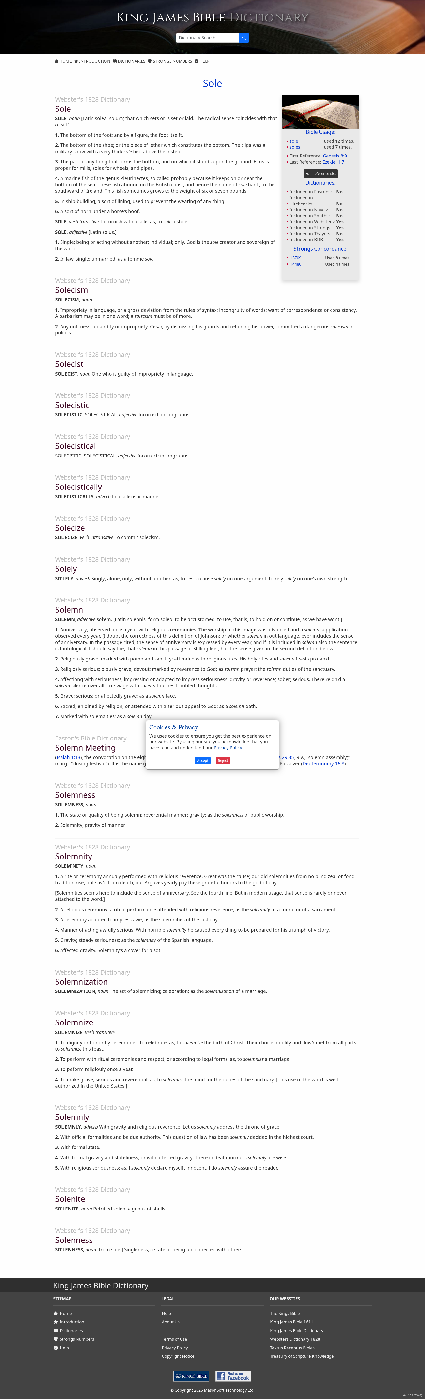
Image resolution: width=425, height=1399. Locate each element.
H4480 (295, 264)
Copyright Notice (178, 1356)
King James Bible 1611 (291, 1322)
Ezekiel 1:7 (333, 162)
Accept (202, 760)
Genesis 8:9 (335, 156)
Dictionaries (131, 61)
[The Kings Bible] (192, 1375)
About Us (171, 1322)
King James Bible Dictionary (296, 1330)
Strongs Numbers (172, 61)
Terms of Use (174, 1339)
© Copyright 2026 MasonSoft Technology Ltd (212, 1390)
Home (65, 61)
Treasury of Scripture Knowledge (302, 1356)
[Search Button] (244, 38)
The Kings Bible (285, 1313)
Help (204, 61)
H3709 (295, 258)
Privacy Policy (175, 1348)
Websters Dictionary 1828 (295, 1339)
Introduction (94, 61)
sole (293, 141)
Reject (223, 760)
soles (294, 147)
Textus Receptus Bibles (292, 1348)
